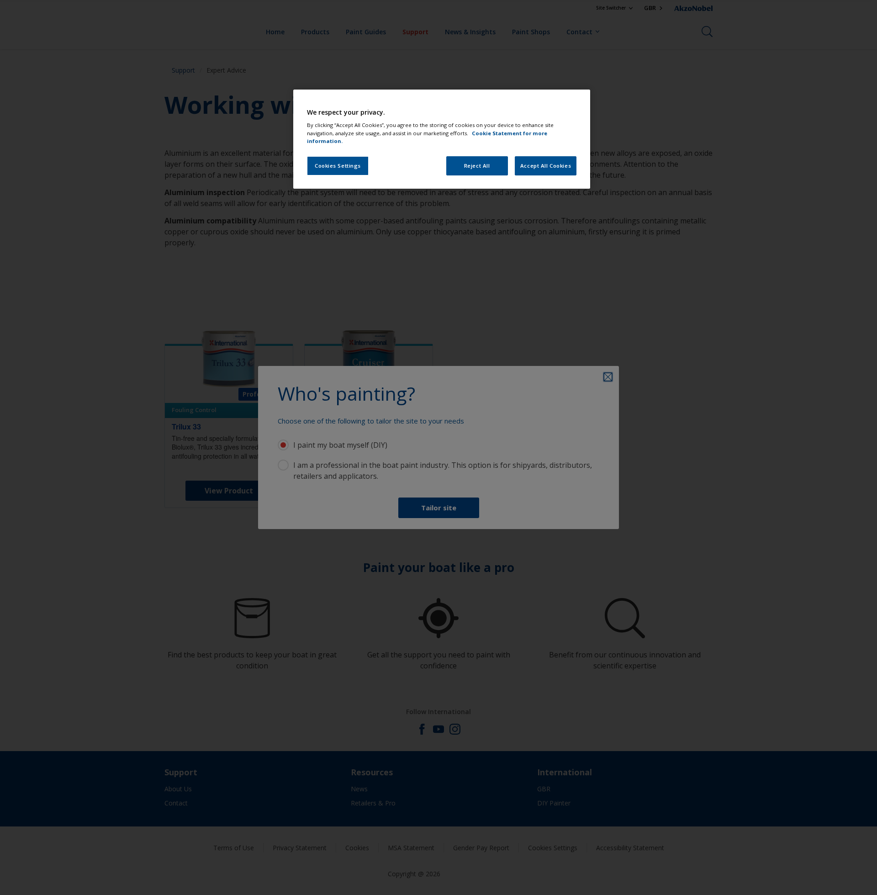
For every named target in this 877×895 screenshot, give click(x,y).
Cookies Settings (338, 165)
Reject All (477, 165)
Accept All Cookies (545, 165)
